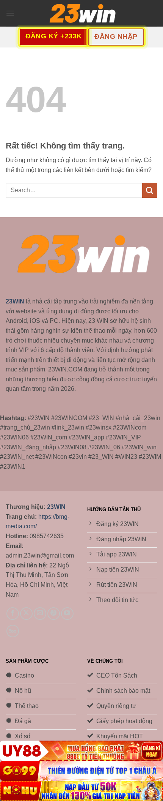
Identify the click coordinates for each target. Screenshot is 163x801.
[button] (10, 13)
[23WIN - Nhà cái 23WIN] (81, 13)
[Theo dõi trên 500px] (12, 631)
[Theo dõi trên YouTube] (67, 613)
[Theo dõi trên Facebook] (12, 613)
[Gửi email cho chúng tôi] (40, 613)
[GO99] (81, 771)
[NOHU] (81, 791)
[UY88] (81, 751)
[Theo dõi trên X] (26, 613)
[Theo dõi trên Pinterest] (53, 613)
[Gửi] (149, 190)
